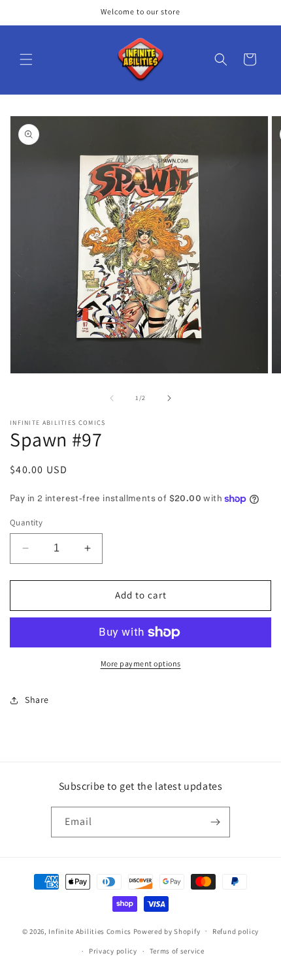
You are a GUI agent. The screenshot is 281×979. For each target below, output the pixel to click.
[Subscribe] (215, 822)
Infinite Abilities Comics (89, 930)
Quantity (26, 522)
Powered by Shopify (167, 930)
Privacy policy (113, 951)
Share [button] (37, 700)
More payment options (141, 663)
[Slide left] (111, 398)
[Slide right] (169, 398)
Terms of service (177, 951)
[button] (26, 59)
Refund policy (235, 931)
